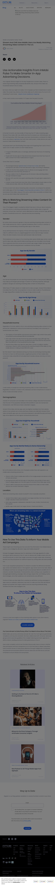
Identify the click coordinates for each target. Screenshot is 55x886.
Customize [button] (42, 881)
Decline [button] (36, 881)
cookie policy (16, 882)
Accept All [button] (50, 881)
